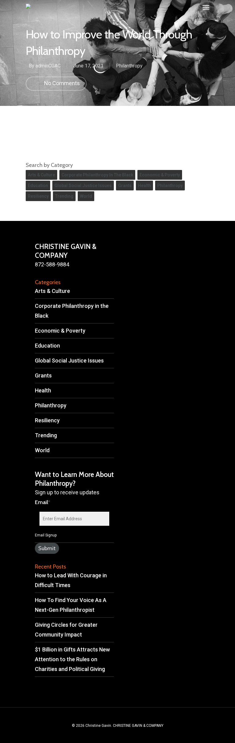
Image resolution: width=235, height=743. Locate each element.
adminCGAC (48, 66)
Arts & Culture (41, 174)
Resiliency (38, 196)
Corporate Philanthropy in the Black (97, 174)
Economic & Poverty (160, 174)
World (86, 196)
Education (38, 185)
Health (144, 185)
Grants (125, 185)
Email (42, 502)
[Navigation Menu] (206, 7)
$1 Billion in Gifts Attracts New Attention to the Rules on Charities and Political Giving (72, 659)
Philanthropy (129, 66)
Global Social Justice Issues (83, 185)
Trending (64, 196)
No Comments (61, 83)
